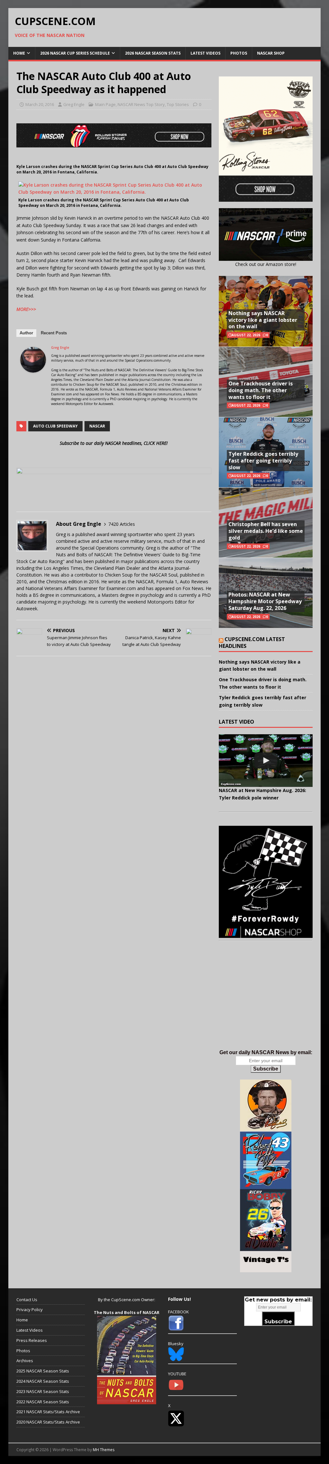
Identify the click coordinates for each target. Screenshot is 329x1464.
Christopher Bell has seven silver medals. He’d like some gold (265, 531)
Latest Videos (205, 53)
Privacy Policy (29, 1309)
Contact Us (26, 1299)
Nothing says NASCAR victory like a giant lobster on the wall (262, 320)
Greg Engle (73, 104)
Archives (24, 1360)
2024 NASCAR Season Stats (42, 1381)
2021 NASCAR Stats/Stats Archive (48, 1412)
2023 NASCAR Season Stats (42, 1391)
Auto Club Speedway (55, 426)
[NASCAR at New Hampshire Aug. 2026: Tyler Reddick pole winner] (266, 760)
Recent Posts (54, 333)
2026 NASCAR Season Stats (153, 53)
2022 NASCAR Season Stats (42, 1402)
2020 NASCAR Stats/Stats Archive (48, 1422)
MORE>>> (26, 309)
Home (19, 53)
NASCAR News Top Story (141, 104)
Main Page (105, 104)
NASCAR (97, 426)
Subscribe (265, 1069)
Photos (238, 53)
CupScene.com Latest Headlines (252, 642)
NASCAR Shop (271, 53)
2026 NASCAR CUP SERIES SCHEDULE (75, 53)
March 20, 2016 (39, 104)
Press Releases (31, 1340)
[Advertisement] (266, 1001)
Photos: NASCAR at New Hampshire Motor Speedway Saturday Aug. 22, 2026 (265, 601)
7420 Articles (121, 524)
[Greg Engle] (33, 369)
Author (26, 333)
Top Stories (178, 104)
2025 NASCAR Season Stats (42, 1371)
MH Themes (103, 1449)
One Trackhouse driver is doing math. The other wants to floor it (260, 390)
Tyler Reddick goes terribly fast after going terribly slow (263, 460)
